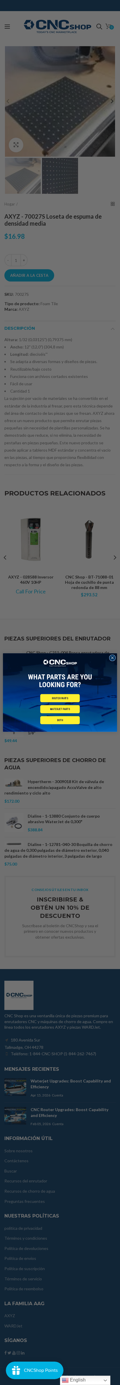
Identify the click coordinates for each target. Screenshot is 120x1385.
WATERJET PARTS (60, 709)
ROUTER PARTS (60, 698)
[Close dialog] (112, 658)
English (77, 1379)
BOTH (60, 720)
